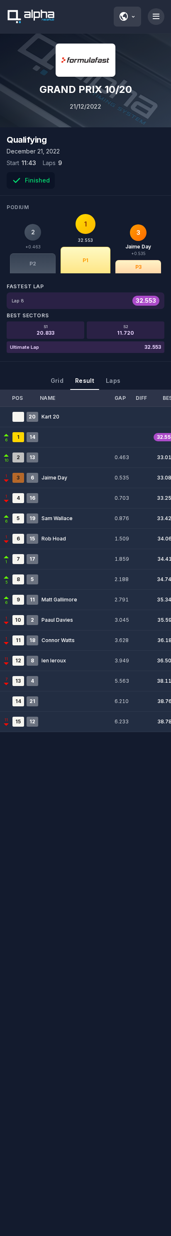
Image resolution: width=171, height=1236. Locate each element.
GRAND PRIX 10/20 (85, 89)
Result (84, 380)
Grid (57, 380)
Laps (113, 380)
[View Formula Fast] (85, 60)
